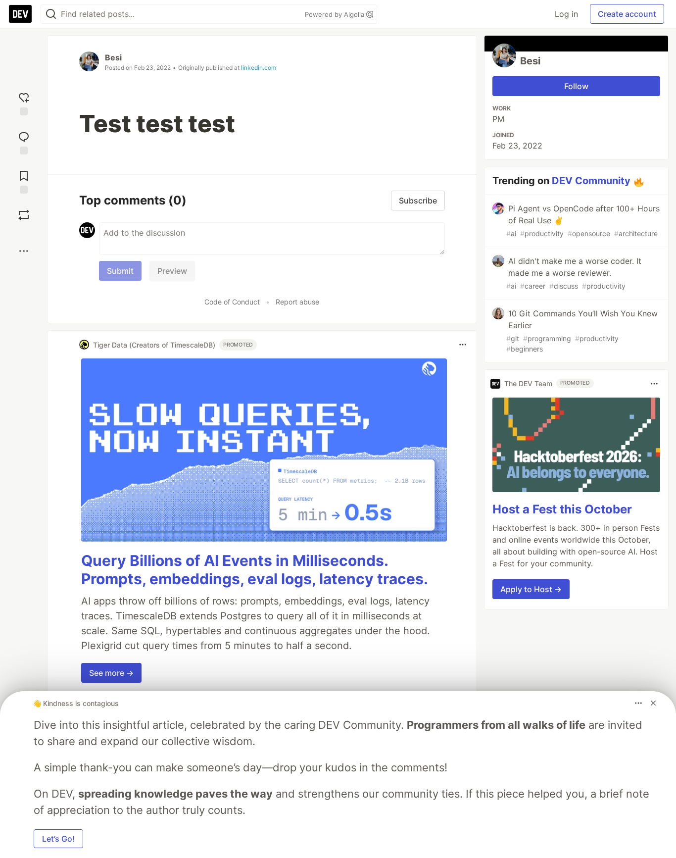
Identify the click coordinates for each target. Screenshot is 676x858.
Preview (172, 271)
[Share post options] (24, 251)
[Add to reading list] (24, 181)
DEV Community (591, 181)
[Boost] (24, 214)
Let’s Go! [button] (58, 839)
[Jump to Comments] (24, 141)
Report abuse (297, 302)
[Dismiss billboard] (653, 703)
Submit (120, 271)
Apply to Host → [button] (531, 589)
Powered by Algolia (335, 14)
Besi (113, 57)
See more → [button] (111, 673)
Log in (566, 14)
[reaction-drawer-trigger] (24, 102)
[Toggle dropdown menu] (463, 345)
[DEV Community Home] (20, 14)
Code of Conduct (232, 302)
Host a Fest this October (562, 509)
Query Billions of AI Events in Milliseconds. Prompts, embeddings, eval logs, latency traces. (254, 570)
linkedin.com (258, 67)
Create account (627, 14)
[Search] (51, 14)
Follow (576, 86)
